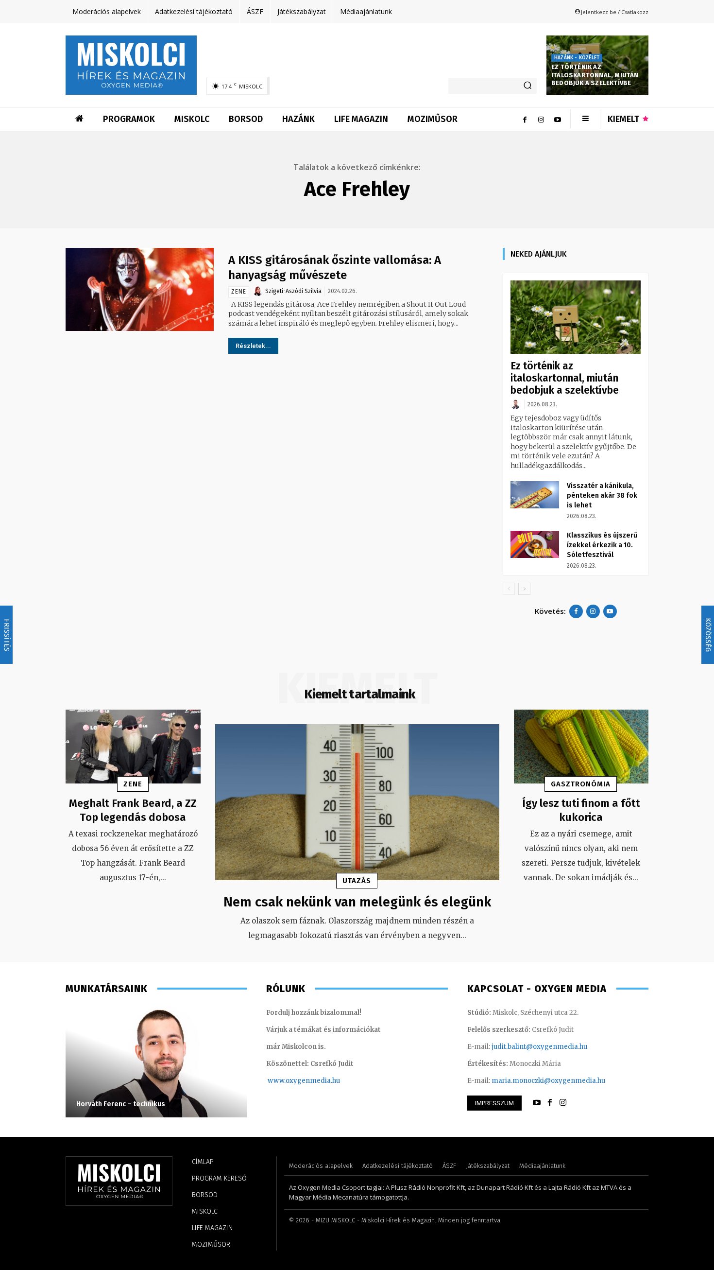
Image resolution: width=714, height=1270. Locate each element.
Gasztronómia (581, 784)
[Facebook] (524, 119)
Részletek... (253, 345)
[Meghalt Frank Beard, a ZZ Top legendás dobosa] (133, 747)
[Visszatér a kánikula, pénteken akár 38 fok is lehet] (534, 494)
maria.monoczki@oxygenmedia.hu (548, 1081)
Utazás (356, 880)
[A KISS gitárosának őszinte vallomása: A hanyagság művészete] (140, 289)
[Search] (527, 86)
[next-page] (524, 589)
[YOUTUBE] (536, 1103)
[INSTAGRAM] (563, 1103)
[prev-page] (509, 589)
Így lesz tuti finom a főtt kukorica (581, 810)
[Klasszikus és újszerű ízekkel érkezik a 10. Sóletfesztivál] (534, 544)
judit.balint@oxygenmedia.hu (539, 1047)
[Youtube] (557, 119)
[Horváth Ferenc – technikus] (156, 1061)
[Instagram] (541, 119)
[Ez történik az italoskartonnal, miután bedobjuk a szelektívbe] (575, 317)
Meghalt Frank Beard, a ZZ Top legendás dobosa (133, 810)
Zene (238, 291)
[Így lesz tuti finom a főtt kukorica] (581, 747)
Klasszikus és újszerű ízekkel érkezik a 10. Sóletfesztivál (602, 545)
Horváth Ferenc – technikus (120, 1104)
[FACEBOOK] (550, 1103)
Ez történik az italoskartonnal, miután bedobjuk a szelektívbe (595, 75)
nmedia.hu (323, 1081)
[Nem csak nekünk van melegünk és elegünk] (357, 802)
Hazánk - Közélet (576, 58)
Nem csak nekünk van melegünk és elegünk (357, 902)
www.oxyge (287, 1081)
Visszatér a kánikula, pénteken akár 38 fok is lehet (602, 495)
